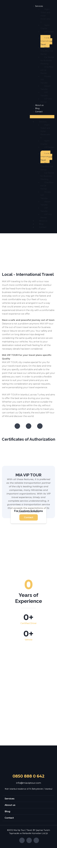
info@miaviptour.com (28, 783)
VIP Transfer (44, 94)
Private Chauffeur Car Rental (46, 50)
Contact (39, 111)
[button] (42, 116)
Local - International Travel (46, 41)
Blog (37, 108)
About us (39, 105)
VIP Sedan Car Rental (47, 33)
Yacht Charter (44, 27)
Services (39, 6)
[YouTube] (40, 426)
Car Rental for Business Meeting (47, 60)
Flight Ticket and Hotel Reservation (45, 15)
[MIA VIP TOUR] (29, 761)
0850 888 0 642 (28, 776)
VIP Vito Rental (46, 100)
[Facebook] (17, 426)
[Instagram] (28, 426)
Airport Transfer (45, 87)
